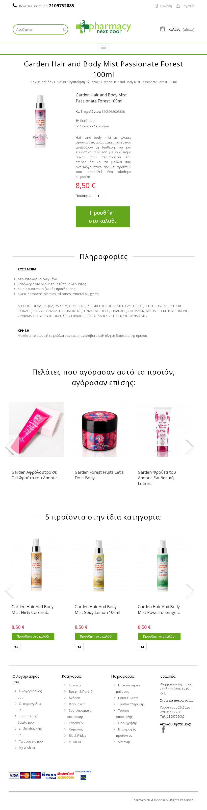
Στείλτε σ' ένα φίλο (94, 126)
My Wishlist (27, 748)
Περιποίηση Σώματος (83, 82)
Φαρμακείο (77, 704)
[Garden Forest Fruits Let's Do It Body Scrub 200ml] (99, 429)
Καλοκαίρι (76, 723)
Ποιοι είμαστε (127, 698)
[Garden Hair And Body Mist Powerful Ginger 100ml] (162, 564)
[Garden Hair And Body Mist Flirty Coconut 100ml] (36, 564)
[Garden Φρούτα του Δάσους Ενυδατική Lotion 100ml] (162, 429)
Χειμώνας (75, 729)
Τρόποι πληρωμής (131, 704)
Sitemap (123, 742)
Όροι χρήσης (127, 723)
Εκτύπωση (88, 120)
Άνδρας (74, 698)
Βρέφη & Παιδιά (80, 691)
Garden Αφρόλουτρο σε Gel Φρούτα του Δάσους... (36, 475)
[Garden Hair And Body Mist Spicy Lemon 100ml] (99, 564)
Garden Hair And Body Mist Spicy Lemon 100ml (97, 609)
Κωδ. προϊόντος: (88, 111)
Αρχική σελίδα (41, 82)
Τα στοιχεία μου (31, 741)
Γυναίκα (60, 82)
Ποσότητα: (83, 196)
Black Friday (77, 735)
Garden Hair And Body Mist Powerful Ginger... (159, 609)
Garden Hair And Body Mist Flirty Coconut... (33, 609)
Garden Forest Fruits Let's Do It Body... (99, 475)
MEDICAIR (75, 742)
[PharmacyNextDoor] (103, 26)
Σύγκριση (16, 646)
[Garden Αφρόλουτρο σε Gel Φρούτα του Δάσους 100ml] (36, 429)
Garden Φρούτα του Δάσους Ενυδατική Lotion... (157, 477)
